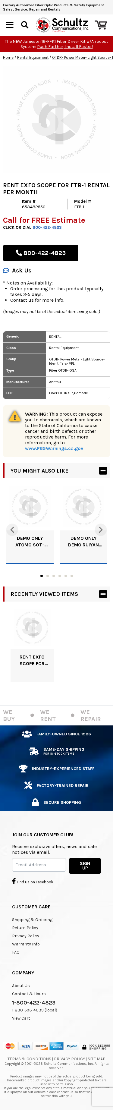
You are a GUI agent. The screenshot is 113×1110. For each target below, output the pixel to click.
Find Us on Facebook (34, 882)
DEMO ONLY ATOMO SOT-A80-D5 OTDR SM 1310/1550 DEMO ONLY (30, 541)
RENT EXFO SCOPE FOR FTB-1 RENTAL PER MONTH (32, 660)
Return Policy (25, 927)
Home (8, 57)
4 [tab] (59, 576)
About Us (21, 985)
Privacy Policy (25, 936)
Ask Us (21, 270)
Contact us (22, 300)
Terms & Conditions (29, 1058)
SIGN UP (85, 866)
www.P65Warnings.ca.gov (54, 448)
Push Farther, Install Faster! (65, 46)
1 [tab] (41, 576)
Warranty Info (26, 944)
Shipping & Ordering (32, 919)
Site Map (96, 1058)
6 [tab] (72, 576)
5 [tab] (65, 576)
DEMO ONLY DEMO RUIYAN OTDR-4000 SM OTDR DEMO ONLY (84, 541)
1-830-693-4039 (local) (34, 1010)
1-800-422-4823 (33, 1002)
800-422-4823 (47, 227)
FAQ (16, 952)
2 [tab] (47, 576)
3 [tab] (53, 576)
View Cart (21, 1018)
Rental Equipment (33, 57)
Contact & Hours (29, 993)
